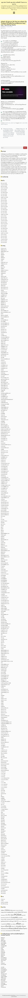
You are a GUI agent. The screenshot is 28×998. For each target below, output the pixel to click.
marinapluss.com (5, 471)
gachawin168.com (5, 379)
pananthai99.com (5, 511)
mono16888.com (5, 486)
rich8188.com (4, 589)
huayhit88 (3, 401)
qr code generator (5, 583)
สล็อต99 (2, 826)
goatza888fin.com (5, 383)
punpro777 (3, 968)
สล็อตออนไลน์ (3, 837)
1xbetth (2, 259)
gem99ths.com (4, 382)
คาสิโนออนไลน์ (4, 751)
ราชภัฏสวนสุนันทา (4, 809)
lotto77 (2, 454)
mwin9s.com (4, 489)
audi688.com (4, 295)
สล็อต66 (2, 818)
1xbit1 (2, 260)
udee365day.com (5, 690)
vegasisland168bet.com (6, 722)
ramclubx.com (4, 584)
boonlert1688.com (5, 323)
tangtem (3, 963)
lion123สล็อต (3, 436)
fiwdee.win (3, 363)
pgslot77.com (4, 545)
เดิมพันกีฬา (3, 863)
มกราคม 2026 (4, 194)
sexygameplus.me (5, 626)
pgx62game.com (5, 555)
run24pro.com (4, 598)
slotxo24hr (3, 647)
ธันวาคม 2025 (4, 195)
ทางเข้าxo (3, 776)
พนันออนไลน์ (3, 793)
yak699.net (3, 739)
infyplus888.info (4, 408)
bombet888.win (4, 320)
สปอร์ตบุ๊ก (3, 810)
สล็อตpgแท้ (3, 831)
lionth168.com (4, 438)
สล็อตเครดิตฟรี (4, 838)
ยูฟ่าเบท (2, 804)
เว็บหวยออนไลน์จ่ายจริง (5, 882)
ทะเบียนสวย (3, 771)
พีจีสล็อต (2, 796)
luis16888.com (4, 457)
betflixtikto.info (4, 307)
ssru (2, 662)
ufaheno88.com (4, 708)
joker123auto (4, 416)
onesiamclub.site (5, 505)
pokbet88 (3, 561)
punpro (2, 567)
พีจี (1, 795)
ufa (1, 693)
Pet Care (3, 516)
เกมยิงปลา (3, 857)
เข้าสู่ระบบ (3, 899)
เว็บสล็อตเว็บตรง (4, 880)
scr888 (2, 616)
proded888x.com (5, 564)
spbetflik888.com (5, 650)
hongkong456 (4, 397)
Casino (2, 334)
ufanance (3, 714)
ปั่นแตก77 (3, 792)
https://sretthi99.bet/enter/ (7, 399)
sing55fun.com (4, 630)
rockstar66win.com (5, 592)
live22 (2, 441)
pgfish (2, 531)
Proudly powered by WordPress (9, 995)
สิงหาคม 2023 (4, 237)
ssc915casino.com (5, 659)
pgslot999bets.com (5, 550)
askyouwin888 (4, 293)
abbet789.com (4, 278)
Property (3, 566)
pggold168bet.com (5, 533)
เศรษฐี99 (3, 888)
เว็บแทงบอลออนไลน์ (5, 887)
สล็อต (2, 812)
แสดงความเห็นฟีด (4, 902)
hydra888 (3, 405)
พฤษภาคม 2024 (4, 223)
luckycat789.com (5, 455)
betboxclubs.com (5, 306)
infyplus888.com (4, 407)
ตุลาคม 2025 (3, 198)
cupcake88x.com (5, 338)
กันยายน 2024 (4, 217)
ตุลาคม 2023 (3, 234)
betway (2, 309)
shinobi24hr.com (5, 628)
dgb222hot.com (4, 345)
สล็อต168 (2, 817)
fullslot (2, 369)
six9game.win (4, 631)
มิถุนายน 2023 (4, 240)
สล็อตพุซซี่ (3, 834)
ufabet (2, 704)
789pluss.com (4, 263)
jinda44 (2, 947)
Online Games (4, 507)
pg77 (2, 527)
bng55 (2, 318)
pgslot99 (3, 547)
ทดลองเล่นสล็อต (4, 768)
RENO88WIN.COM (5, 588)
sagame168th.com (5, 609)
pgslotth (3, 553)
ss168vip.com (4, 656)
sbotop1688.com (4, 614)
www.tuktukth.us (5, 734)
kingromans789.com (6, 429)
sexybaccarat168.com (6, 623)
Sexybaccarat (4, 622)
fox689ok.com (4, 366)
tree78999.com (4, 689)
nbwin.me (3, 494)
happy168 (3, 390)
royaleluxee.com (5, 597)
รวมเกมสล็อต (3, 806)
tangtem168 (3, 669)
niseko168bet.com (5, 497)
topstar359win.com (5, 684)
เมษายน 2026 (4, 189)
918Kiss (2, 268)
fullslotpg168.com (5, 374)
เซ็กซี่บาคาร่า (3, 862)
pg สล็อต (2, 522)
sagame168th (4, 608)
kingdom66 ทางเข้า (5, 427)
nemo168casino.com (5, 496)
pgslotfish (3, 552)
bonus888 (3, 321)
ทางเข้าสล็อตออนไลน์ (5, 778)
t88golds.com (4, 667)
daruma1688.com (5, 340)
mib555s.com (4, 483)
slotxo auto (3, 645)
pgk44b (2, 538)
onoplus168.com (4, 508)
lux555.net (3, 460)
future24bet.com (5, 377)
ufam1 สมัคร (24, 122)
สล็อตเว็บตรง (3, 840)
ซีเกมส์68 (3, 756)
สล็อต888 (3, 823)
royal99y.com (4, 595)
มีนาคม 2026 (3, 191)
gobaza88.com (4, 385)
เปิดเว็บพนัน (3, 865)
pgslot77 (3, 544)
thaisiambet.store (5, 675)
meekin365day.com (5, 478)
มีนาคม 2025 (3, 208)
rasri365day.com (4, 586)
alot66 (2, 290)
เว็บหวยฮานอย (4, 884)
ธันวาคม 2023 (4, 231)
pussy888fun (4, 578)
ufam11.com (7, 122)
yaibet (2, 737)
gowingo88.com (5, 388)
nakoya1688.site (4, 493)
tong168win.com (5, 681)
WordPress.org (4, 903)
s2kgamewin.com (5, 603)
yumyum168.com (5, 742)
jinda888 (3, 413)
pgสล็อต (2, 558)
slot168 (2, 641)
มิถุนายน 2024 (4, 222)
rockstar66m (4, 591)
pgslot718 (3, 542)
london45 (3, 446)
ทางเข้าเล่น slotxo (4, 779)
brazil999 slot (4, 326)
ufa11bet (2, 695)
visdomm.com (4, 729)
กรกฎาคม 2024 (4, 220)
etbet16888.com (4, 352)
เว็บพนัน (2, 874)
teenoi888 (3, 672)
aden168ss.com (4, 281)
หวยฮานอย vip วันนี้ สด (5, 856)
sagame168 (3, 606)
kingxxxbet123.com (5, 430)
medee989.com (4, 477)
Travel (2, 687)
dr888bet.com (4, 346)
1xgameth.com (4, 262)
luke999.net (3, 458)
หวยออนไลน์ (3, 987)
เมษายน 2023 (4, 242)
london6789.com (5, 447)
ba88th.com (3, 296)
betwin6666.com (4, 310)
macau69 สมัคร (4, 466)
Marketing (3, 475)
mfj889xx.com (4, 482)
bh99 (2, 313)
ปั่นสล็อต (2, 789)
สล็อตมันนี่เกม (3, 835)
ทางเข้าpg (3, 775)
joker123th (3, 418)
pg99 (2, 528)
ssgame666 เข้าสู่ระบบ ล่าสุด (7, 661)
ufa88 (2, 701)
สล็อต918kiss (3, 824)
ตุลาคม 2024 (3, 215)
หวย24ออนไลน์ (4, 854)
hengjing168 (3, 394)
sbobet (2, 612)
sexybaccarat (4, 973)
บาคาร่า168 (3, 782)
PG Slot (2, 519)
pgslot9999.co (4, 549)
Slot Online (3, 636)
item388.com (4, 410)
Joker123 (3, 415)
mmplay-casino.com (5, 485)
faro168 (2, 357)
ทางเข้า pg (3, 773)
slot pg (2, 637)
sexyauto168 (3, 620)
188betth (3, 257)
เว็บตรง (2, 871)
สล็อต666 (3, 820)
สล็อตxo (2, 832)
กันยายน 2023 (4, 236)
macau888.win (4, 468)
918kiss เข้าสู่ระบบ (4, 270)
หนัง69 (2, 848)
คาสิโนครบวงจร (4, 750)
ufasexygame (4, 717)
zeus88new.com (5, 746)
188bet (2, 256)
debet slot (3, 341)
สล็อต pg (2, 813)
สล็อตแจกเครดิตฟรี (4, 843)
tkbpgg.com (3, 679)
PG (1, 517)
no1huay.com (4, 500)
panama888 (3, 510)
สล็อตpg (2, 829)
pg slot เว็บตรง (4, 521)
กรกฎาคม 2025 (4, 203)
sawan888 (3, 611)
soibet (2, 648)
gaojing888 (3, 380)
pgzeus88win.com (5, 556)
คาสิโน (2, 748)
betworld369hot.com (6, 312)
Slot (2, 634)
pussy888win (4, 581)
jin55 (2, 948)
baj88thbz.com (4, 299)
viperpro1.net (4, 726)
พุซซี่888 (2, 798)
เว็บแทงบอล (3, 885)
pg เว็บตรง (3, 524)
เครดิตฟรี (3, 860)
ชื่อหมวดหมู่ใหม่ (4, 753)
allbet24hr (3, 285)
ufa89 (2, 703)
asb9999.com (4, 292)
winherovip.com (4, 732)
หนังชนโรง (3, 849)
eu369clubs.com (4, 354)
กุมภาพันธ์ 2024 (4, 228)
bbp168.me (3, 302)
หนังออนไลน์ (3, 851)
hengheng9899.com (6, 393)
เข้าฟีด (2, 900)
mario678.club (4, 472)
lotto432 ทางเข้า (4, 450)
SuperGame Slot (4, 665)
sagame (3, 605)
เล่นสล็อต (2, 868)
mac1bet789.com (5, 464)
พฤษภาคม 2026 (4, 187)
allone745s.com (4, 287)
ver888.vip (3, 725)
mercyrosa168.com (5, 480)
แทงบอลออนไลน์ (4, 890)
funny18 (2, 376)
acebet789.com (4, 279)
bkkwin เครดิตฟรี (4, 315)
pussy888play (4, 580)
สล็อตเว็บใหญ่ (3, 841)
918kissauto (3, 271)
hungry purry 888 (5, 404)
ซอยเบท (2, 754)
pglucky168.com (4, 539)
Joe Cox (4, 28)
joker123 (3, 951)
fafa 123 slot (3, 355)
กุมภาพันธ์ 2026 (4, 192)
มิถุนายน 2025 (4, 205)
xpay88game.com (5, 736)
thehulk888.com (5, 676)
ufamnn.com (4, 712)
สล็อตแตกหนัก (3, 845)
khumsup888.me (5, 426)
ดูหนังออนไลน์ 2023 (5, 764)
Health (2, 391)
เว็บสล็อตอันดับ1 (4, 879)
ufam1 (14, 60)
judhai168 (3, 422)
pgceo (2, 530)
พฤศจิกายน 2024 (4, 214)
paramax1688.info (5, 514)
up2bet (2, 718)
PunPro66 (3, 569)
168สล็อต (2, 254)
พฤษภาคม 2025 (4, 206)
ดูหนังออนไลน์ (3, 762)
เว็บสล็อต (2, 877)
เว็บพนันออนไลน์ (4, 876)
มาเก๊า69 (2, 803)
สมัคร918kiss (13, 924)
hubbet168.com (4, 402)
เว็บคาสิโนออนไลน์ (4, 870)
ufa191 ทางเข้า (4, 698)
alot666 (2, 967)
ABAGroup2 (3, 276)
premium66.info (4, 563)
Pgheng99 (3, 535)
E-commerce (4, 349)
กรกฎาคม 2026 (4, 184)
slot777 (2, 642)
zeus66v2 (3, 745)
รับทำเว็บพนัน (3, 807)
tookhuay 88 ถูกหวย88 (6, 683)
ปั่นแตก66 (3, 790)
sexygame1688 (4, 625)
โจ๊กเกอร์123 (3, 891)
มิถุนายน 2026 (4, 186)
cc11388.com (4, 335)
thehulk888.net (4, 678)
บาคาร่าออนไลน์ (4, 784)
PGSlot (2, 541)
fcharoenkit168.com (5, 359)
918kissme (3, 273)
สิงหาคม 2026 (4, 183)
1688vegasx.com (5, 251)
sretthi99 (3, 655)
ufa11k (2, 697)
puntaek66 (3, 575)
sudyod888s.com (5, 664)
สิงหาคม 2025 (4, 201)
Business (3, 327)
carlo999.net (4, 332)
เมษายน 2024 (4, 225)
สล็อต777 (3, 821)
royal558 (3, 594)
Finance (2, 360)
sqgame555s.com (5, 653)
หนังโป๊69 (3, 852)
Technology (3, 670)
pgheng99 (3, 979)
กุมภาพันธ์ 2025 (4, 209)
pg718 (2, 525)
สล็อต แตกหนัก (4, 815)
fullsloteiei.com (4, 371)
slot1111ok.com (4, 639)
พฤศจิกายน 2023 (4, 233)
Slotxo (2, 644)
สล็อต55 (22, 924)
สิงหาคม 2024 (4, 219)
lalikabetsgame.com (5, 435)
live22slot (3, 443)
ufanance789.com (5, 715)
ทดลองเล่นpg (3, 765)
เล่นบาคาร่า (3, 866)
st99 (2, 961)
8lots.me (3, 267)
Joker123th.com (4, 419)
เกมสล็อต (2, 859)
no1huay (3, 499)
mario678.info (4, 474)
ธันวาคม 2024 (4, 212)
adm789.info (4, 282)
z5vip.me (3, 743)
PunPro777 (3, 572)
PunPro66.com (4, 570)
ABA (2, 274)
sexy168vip (3, 619)
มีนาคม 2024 (3, 226)
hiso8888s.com (4, 396)
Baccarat (3, 298)
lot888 (2, 449)
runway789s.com (5, 600)
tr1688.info (3, 686)
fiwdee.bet (3, 362)
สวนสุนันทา (3, 846)
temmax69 (3, 673)
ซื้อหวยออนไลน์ (4, 757)
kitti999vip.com (4, 433)
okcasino (3, 915)
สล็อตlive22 (3, 827)
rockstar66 (20, 917)
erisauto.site (3, 351)
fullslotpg (3, 373)
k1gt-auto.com (4, 424)
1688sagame (4, 249)
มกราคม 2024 (4, 230)
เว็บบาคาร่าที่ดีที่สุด (4, 873)
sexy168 (2, 617)
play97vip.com (4, 560)
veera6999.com (4, 720)
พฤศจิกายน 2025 (4, 197)
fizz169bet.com (4, 365)
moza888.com (4, 488)
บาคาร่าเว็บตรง (4, 785)
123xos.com (3, 248)
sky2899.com (4, 633)
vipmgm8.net (4, 728)
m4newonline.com (5, 463)
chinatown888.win (5, 337)
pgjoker (2, 536)
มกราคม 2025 (4, 211)
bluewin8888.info (5, 316)
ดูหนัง (2, 759)
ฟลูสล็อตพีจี (3, 799)
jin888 (2, 949)
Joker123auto (4, 981)
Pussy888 (3, 577)
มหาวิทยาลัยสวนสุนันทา (5, 801)
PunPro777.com (4, 574)
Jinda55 (2, 411)
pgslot (2, 956)
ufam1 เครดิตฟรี (19, 108)
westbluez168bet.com (6, 731)
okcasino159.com (5, 502)
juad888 (3, 421)
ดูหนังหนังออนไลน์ (4, 760)
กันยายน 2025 (4, 200)
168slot (2, 253)
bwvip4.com (3, 329)
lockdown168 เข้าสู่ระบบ (6, 444)
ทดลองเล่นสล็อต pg (5, 770)
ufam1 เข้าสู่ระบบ (4, 124)
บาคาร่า (2, 781)
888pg (2, 265)
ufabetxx (3, 706)
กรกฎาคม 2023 (4, 239)
